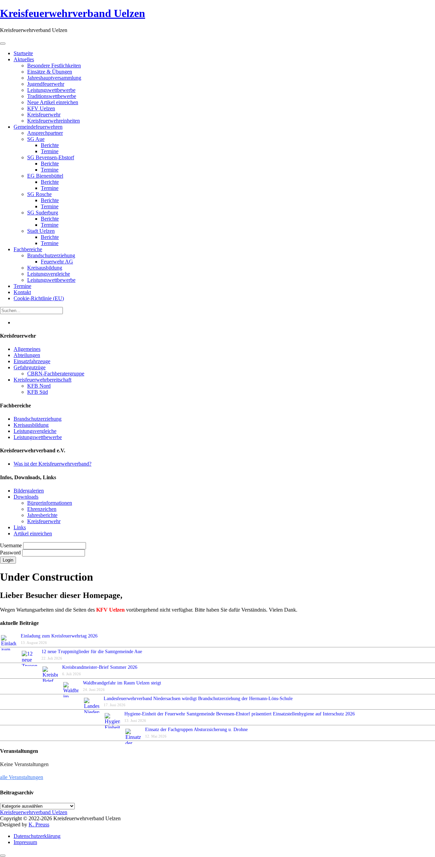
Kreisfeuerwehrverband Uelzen (72, 13)
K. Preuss (39, 824)
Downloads (26, 497)
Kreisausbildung (31, 425)
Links (20, 527)
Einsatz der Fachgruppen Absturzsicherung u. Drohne (196, 729)
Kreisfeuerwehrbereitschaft (42, 380)
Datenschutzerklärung (37, 836)
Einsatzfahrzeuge (32, 361)
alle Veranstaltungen (21, 777)
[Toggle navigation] (2, 44)
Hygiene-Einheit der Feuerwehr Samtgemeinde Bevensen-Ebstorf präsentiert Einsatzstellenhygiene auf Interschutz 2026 (239, 713)
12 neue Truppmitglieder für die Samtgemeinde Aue (91, 651)
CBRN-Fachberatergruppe (55, 373)
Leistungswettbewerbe (38, 437)
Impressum (25, 842)
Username (11, 545)
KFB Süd (37, 392)
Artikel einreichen (33, 533)
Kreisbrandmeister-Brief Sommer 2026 (101, 667)
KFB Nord (39, 386)
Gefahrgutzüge (30, 367)
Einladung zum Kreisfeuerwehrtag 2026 (59, 635)
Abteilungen (27, 355)
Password (11, 552)
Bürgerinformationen (49, 503)
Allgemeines (27, 349)
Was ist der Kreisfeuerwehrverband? (52, 464)
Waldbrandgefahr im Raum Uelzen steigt (122, 682)
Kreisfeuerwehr (43, 521)
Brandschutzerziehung (38, 419)
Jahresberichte (42, 515)
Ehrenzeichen (41, 509)
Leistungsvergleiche (35, 431)
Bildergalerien (29, 491)
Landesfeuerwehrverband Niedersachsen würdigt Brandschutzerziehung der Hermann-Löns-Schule (198, 698)
